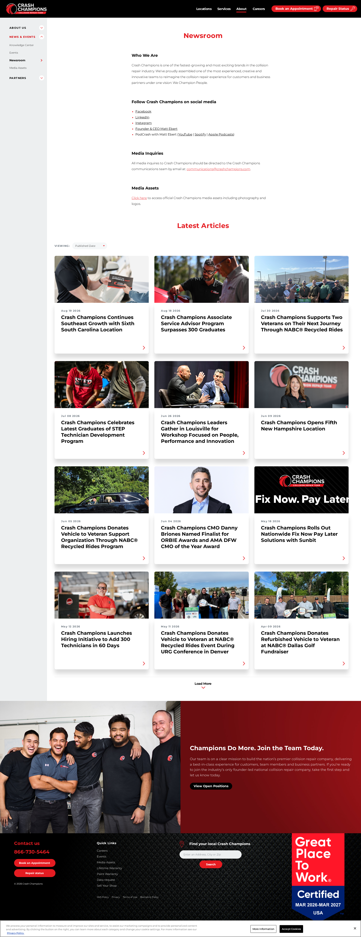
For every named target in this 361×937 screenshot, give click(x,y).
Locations (204, 9)
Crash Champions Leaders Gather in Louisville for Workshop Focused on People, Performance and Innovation (201, 410)
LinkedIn (142, 117)
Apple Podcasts (220, 134)
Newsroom (17, 60)
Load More (203, 684)
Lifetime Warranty (109, 868)
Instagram (143, 123)
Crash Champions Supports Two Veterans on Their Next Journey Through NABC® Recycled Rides (301, 305)
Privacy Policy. (15, 933)
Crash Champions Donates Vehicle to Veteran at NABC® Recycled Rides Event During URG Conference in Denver (201, 620)
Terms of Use (130, 897)
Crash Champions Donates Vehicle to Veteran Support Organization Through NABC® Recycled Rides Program (102, 515)
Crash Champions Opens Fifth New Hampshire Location (301, 410)
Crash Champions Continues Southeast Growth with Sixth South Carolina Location (102, 305)
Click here (139, 198)
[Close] (355, 928)
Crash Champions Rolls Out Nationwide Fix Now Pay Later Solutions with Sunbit (301, 515)
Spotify (200, 134)
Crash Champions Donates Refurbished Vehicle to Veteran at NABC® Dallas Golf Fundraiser (301, 620)
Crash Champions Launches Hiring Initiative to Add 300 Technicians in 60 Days (102, 620)
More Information (263, 928)
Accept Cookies (291, 928)
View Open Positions (211, 786)
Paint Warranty (107, 874)
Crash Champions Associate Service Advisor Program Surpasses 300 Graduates (201, 305)
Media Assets (18, 68)
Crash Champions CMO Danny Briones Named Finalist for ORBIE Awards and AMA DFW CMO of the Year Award (201, 515)
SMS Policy (103, 897)
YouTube (185, 134)
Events (13, 52)
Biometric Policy (149, 897)
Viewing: (62, 246)
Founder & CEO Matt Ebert (156, 129)
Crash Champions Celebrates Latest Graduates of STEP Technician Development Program (102, 410)
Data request (106, 880)
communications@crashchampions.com (218, 169)
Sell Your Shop (107, 885)
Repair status (34, 873)
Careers (259, 9)
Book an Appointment (34, 863)
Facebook (143, 111)
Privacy (116, 897)
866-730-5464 (31, 852)
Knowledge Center (21, 45)
